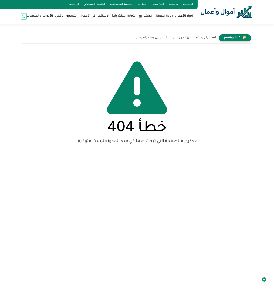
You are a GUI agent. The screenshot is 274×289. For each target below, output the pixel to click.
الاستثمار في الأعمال (95, 16)
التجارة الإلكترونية (124, 16)
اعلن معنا (158, 4)
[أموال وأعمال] (226, 11)
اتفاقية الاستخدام (94, 4)
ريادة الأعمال (163, 16)
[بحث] (24, 16)
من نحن (173, 4)
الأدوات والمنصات (40, 16)
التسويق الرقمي (66, 16)
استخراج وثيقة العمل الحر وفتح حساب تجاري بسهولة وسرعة (174, 37)
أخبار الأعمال (184, 16)
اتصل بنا (142, 4)
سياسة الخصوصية (121, 4)
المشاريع (145, 16)
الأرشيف (74, 4)
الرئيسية (188, 4)
